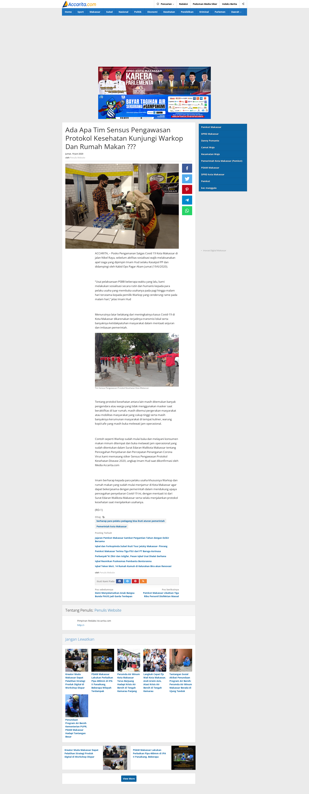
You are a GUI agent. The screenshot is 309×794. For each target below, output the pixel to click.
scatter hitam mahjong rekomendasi (219, 197)
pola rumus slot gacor (211, 211)
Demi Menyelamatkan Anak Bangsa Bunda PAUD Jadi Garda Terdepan (114, 593)
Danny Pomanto (210, 140)
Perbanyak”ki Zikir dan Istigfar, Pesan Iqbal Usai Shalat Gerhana (130, 556)
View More (129, 778)
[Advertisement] (154, 39)
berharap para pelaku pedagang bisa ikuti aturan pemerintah (131, 520)
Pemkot (205, 181)
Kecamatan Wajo (210, 154)
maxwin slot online (209, 204)
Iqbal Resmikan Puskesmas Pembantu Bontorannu (123, 561)
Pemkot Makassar (211, 127)
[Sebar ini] (187, 168)
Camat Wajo (208, 147)
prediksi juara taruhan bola (214, 244)
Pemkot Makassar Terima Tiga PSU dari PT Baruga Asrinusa (128, 551)
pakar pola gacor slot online (214, 237)
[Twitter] (127, 581)
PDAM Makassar (210, 167)
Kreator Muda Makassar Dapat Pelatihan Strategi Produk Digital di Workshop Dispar (75, 681)
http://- (81, 625)
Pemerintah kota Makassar (112, 526)
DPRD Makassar (210, 133)
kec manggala (208, 187)
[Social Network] (243, 4)
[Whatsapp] (187, 210)
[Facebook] (119, 581)
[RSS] (143, 581)
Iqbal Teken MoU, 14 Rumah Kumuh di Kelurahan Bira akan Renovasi (133, 566)
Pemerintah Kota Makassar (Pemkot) (221, 160)
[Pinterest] (135, 581)
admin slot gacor (208, 217)
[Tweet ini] (187, 178)
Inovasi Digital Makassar (214, 250)
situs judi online (207, 224)
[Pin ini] (187, 189)
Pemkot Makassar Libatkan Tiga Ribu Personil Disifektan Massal (161, 593)
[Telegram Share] (187, 200)
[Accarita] (79, 3)
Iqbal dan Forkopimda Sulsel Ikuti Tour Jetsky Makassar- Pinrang (131, 546)
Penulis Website (107, 610)
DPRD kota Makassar (212, 174)
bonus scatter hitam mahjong (215, 230)
